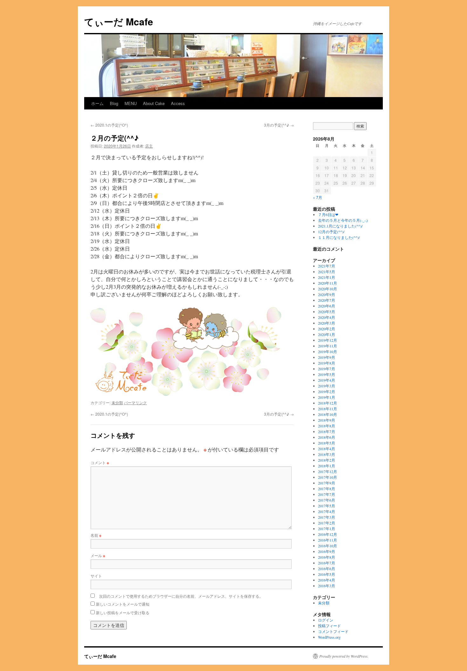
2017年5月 (326, 505)
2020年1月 (326, 334)
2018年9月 (326, 420)
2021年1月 (326, 277)
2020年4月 (326, 317)
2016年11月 (327, 540)
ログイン (325, 619)
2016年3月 (326, 585)
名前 (96, 535)
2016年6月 (326, 568)
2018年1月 (326, 465)
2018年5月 (326, 442)
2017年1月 (326, 528)
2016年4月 (326, 579)
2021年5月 (326, 271)
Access (178, 103)
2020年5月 (326, 311)
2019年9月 (326, 357)
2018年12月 (327, 402)
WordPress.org (329, 637)
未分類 (117, 402)
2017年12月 (327, 471)
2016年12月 (327, 534)
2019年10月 (327, 351)
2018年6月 (326, 437)
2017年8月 (326, 488)
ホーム (97, 103)
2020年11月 (327, 283)
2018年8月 (326, 425)
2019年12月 (327, 340)
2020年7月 (326, 300)
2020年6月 (326, 305)
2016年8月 (326, 557)
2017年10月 (327, 477)
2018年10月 (327, 414)
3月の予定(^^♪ (279, 125)
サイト (96, 575)
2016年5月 (326, 574)
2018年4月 (326, 448)
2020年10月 (327, 288)
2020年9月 (326, 294)
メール (98, 555)
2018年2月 (326, 460)
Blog (114, 103)
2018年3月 (326, 454)
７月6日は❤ (328, 214)
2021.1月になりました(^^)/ (340, 225)
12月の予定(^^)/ (331, 231)
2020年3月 (326, 323)
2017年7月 (326, 494)
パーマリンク (135, 402)
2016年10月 (327, 545)
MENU (131, 103)
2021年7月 (326, 265)
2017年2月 (326, 522)
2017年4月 (326, 511)
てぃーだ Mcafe (118, 21)
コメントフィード (333, 631)
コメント (100, 462)
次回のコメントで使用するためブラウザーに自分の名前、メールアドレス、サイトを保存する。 (181, 596)
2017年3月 (326, 517)
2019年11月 (327, 345)
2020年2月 (326, 328)
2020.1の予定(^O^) (109, 125)
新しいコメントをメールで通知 (122, 604)
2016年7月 (326, 562)
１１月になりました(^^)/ (339, 237)
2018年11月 (327, 408)
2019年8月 (326, 362)
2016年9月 (326, 551)
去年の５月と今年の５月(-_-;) (343, 220)
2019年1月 (326, 397)
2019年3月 (326, 385)
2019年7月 (326, 368)
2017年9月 (326, 482)
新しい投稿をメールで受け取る (122, 612)
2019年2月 (326, 391)
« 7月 (317, 197)
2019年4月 (326, 380)
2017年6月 (326, 500)
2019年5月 (326, 374)
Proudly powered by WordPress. (344, 656)
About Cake (154, 103)
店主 (149, 145)
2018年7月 (326, 431)
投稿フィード (329, 625)
